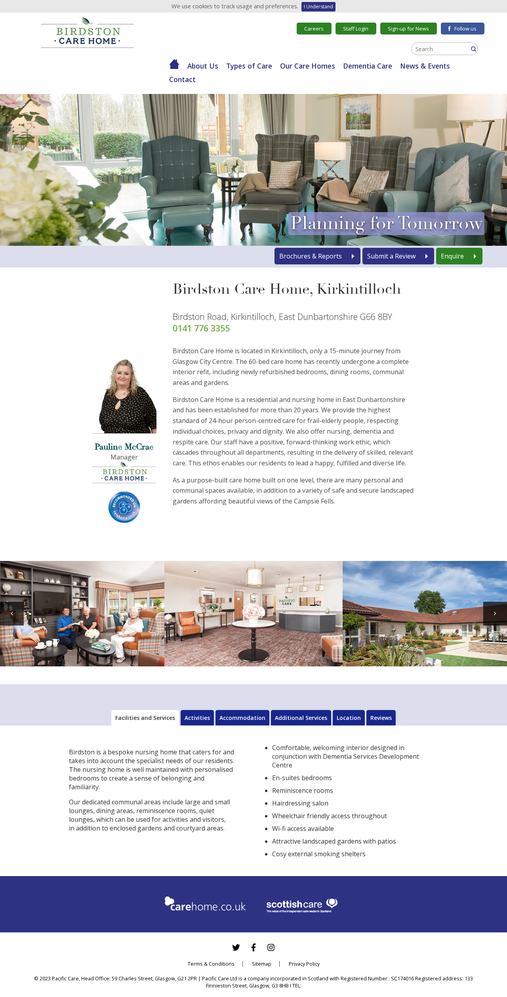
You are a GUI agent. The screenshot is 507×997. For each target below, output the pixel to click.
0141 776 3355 (201, 328)
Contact (182, 79)
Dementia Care (367, 66)
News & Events (425, 66)
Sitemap (261, 963)
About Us (202, 66)
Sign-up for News (408, 28)
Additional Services (301, 717)
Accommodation (242, 717)
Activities (197, 717)
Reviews (381, 717)
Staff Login (355, 28)
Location (349, 717)
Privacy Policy (304, 963)
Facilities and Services (145, 717)
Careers (314, 28)
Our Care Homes (307, 66)
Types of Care (249, 66)
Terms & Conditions (211, 963)
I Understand (318, 6)
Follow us (465, 28)
